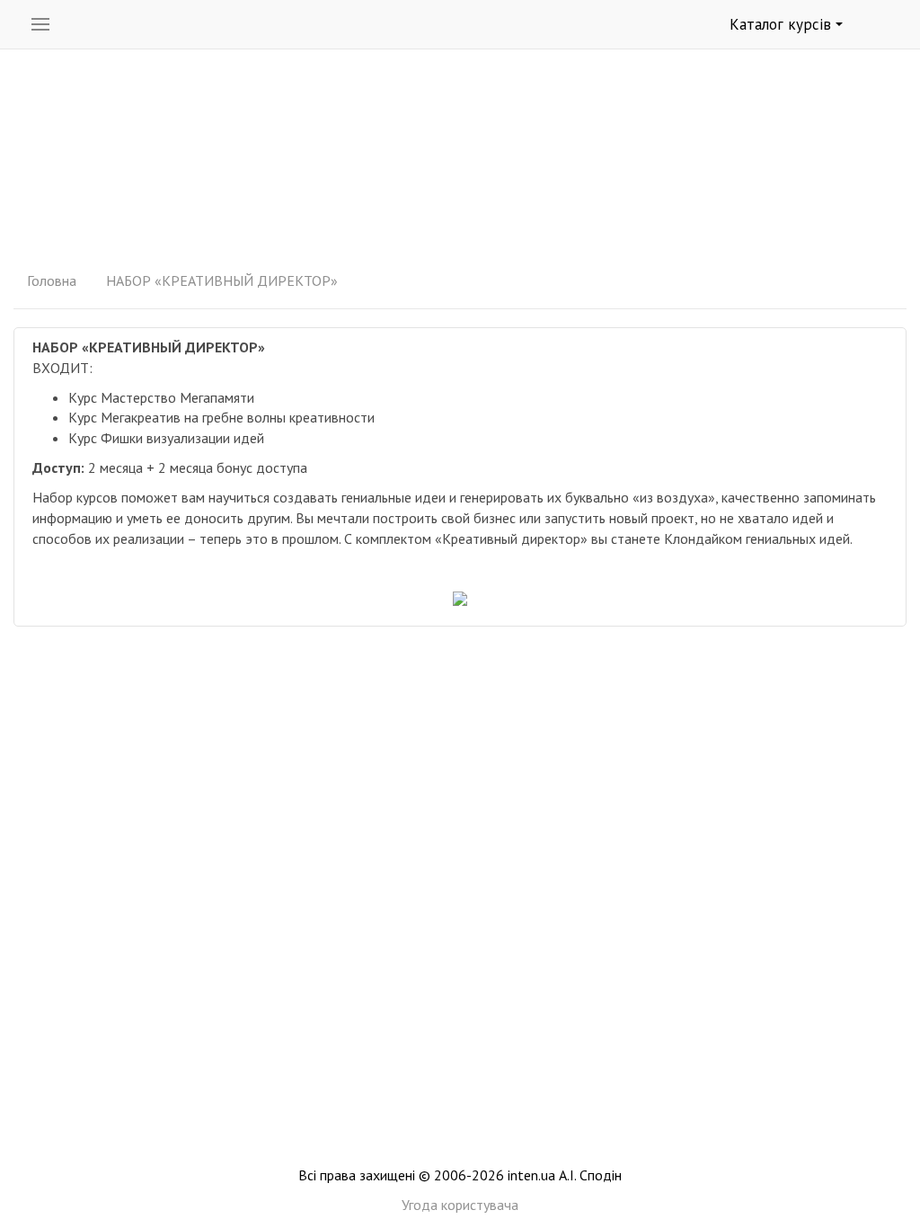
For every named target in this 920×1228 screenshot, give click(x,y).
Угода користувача (460, 1205)
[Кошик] (885, 25)
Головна (51, 280)
